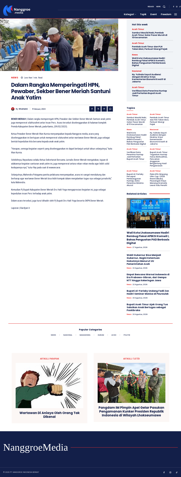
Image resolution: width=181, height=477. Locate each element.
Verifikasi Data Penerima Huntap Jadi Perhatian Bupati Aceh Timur (149, 93)
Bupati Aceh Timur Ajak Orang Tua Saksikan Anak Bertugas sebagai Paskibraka (147, 307)
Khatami (23, 109)
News (14, 78)
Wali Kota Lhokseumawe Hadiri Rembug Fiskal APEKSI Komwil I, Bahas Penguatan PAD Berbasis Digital (149, 62)
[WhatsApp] (110, 109)
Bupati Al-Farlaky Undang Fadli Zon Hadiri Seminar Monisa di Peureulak (148, 292)
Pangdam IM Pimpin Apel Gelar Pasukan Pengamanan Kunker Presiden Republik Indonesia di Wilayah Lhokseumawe (131, 411)
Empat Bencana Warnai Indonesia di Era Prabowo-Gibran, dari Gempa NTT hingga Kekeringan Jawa (148, 277)
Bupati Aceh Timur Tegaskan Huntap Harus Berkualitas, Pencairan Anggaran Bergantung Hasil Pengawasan (158, 159)
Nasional (137, 71)
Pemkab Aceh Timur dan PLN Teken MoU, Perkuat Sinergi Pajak (149, 47)
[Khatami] (13, 109)
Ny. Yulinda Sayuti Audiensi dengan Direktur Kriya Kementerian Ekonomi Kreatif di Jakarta (149, 78)
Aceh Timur (138, 29)
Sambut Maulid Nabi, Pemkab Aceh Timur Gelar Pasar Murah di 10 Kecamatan (149, 35)
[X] (98, 109)
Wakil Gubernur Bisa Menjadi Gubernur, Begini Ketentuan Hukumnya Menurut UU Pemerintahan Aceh (144, 259)
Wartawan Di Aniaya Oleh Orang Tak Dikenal (49, 415)
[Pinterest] (104, 109)
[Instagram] (176, 6)
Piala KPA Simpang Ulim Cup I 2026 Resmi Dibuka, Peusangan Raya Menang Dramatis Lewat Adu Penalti (159, 180)
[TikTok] (176, 472)
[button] (164, 6)
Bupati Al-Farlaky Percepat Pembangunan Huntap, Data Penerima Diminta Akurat (135, 180)
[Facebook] (173, 6)
